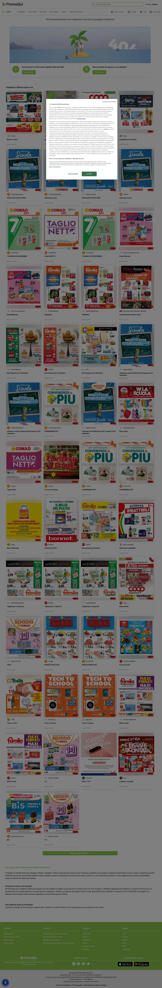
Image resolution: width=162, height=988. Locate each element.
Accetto (89, 174)
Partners (106, 129)
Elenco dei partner (55, 167)
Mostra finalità (73, 173)
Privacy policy (81, 118)
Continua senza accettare (109, 101)
